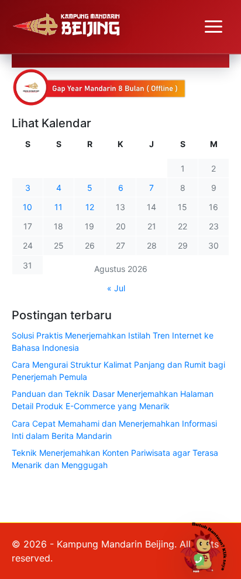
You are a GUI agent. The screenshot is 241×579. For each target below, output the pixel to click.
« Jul (116, 288)
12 (89, 207)
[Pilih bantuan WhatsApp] (207, 545)
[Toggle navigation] (213, 27)
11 (58, 207)
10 (27, 207)
